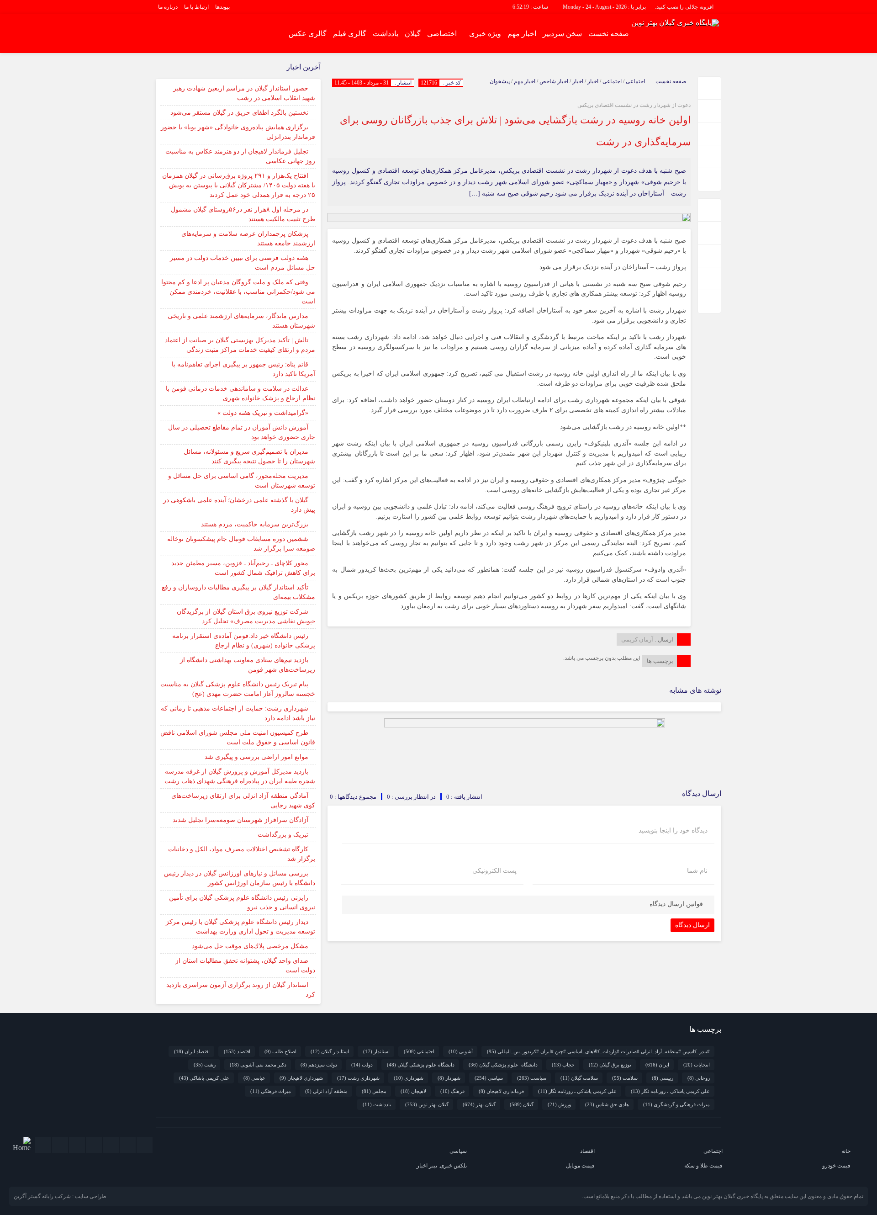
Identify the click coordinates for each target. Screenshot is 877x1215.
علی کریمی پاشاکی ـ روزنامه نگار (577, 1091)
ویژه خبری (485, 33)
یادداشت (385, 33)
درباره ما (168, 7)
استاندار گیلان (330, 1051)
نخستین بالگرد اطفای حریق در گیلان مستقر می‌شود (239, 112)
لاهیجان (413, 1091)
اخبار (592, 81)
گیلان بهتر (479, 1104)
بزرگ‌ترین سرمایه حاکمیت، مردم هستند (254, 524)
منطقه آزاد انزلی (326, 1091)
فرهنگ (452, 1091)
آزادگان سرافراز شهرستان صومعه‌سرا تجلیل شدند (240, 820)
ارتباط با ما (196, 7)
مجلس (374, 1091)
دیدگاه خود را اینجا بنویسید (673, 831)
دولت (362, 1064)
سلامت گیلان (579, 1078)
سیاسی (489, 1078)
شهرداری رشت (358, 1078)
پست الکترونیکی (494, 871)
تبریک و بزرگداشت (283, 834)
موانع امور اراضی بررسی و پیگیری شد (256, 756)
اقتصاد (237, 1051)
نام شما (697, 871)
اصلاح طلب (280, 1051)
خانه (846, 1151)
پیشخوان (500, 81)
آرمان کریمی (637, 639)
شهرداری (408, 1078)
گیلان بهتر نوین (427, 1104)
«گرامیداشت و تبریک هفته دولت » (262, 412)
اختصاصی (442, 33)
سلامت (625, 1078)
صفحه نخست (608, 33)
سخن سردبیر (562, 33)
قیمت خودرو (836, 1165)
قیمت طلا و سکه (703, 1165)
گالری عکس (308, 33)
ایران (657, 1064)
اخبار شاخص (553, 81)
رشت (205, 1064)
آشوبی (461, 1051)
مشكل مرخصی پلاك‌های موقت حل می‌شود (250, 946)
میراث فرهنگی (270, 1091)
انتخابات (696, 1064)
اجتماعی (635, 81)
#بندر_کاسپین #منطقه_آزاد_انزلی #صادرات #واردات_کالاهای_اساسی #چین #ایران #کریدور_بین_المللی (598, 1051)
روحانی (698, 1078)
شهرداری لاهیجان (301, 1078)
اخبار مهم (521, 33)
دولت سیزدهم (319, 1064)
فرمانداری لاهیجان (501, 1091)
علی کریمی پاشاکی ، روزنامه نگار (670, 1091)
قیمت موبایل (580, 1165)
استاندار (376, 1051)
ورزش (559, 1104)
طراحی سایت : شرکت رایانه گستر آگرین (60, 1196)
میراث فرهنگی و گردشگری (676, 1104)
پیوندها (222, 7)
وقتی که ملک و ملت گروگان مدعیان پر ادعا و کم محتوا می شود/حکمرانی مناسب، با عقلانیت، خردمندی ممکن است (238, 292)
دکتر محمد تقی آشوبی (258, 1064)
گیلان (413, 33)
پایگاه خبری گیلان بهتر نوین (733, 1196)
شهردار (449, 1078)
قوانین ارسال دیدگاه (676, 904)
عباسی (254, 1078)
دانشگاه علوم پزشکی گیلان (503, 1064)
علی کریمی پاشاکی (204, 1078)
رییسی (662, 1078)
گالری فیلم (349, 33)
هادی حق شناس (607, 1104)
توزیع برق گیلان (610, 1064)
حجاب (563, 1064)
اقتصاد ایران (192, 1051)
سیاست (531, 1078)
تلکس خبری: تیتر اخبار (442, 1165)
